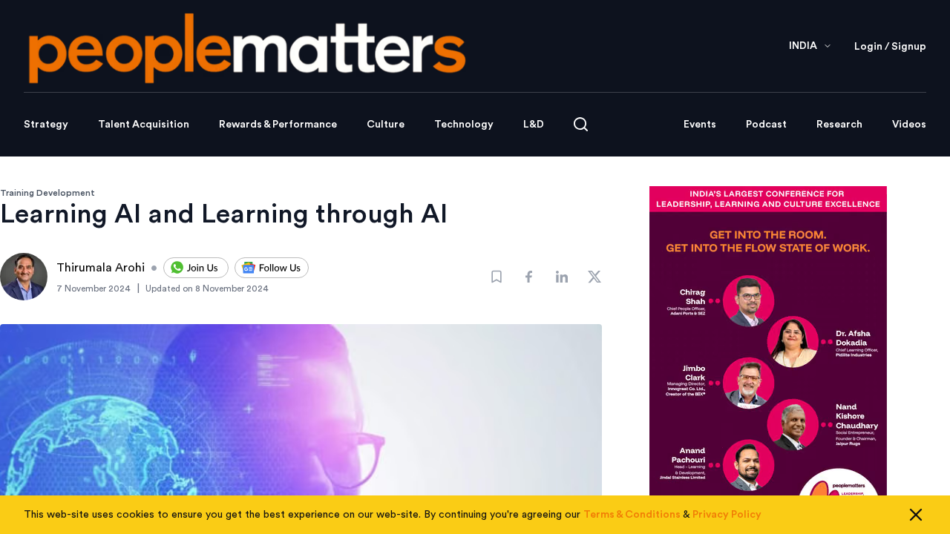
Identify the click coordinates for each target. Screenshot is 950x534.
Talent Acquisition (143, 124)
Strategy (46, 124)
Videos (909, 124)
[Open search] (581, 124)
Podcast (766, 124)
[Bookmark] (496, 276)
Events (700, 124)
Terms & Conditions (632, 515)
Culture (385, 124)
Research (839, 124)
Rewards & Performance (278, 124)
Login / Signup (890, 47)
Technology (464, 124)
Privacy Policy (726, 515)
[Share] (529, 276)
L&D (533, 124)
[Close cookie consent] (915, 514)
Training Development (47, 192)
